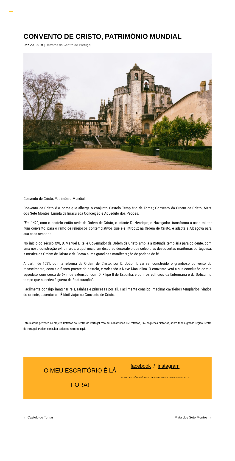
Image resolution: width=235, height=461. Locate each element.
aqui (82, 328)
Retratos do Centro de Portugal (68, 45)
